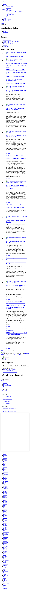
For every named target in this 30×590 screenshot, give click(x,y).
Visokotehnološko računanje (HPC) (14, 11)
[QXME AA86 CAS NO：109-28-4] (14, 155)
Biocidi (7, 15)
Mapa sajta (26, 353)
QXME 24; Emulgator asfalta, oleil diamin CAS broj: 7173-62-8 (16, 285)
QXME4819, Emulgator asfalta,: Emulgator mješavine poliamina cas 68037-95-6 (16, 186)
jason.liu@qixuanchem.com (9, 411)
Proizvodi (5, 9)
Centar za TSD (9, 6)
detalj (9, 101)
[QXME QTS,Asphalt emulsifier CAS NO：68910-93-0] (16, 105)
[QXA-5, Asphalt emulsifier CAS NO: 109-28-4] (16, 238)
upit (7, 101)
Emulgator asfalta (10, 10)
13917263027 (6, 403)
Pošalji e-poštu (4, 390)
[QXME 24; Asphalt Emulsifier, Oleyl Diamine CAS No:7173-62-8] (16, 282)
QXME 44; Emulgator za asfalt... (15, 70)
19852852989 (6, 401)
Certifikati (8, 8)
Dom (4, 4)
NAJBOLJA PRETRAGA (17, 354)
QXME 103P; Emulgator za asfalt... (16, 63)
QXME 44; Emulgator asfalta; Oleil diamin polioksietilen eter (16, 333)
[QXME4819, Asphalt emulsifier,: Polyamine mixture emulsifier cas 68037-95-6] (16, 182)
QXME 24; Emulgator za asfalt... (15, 76)
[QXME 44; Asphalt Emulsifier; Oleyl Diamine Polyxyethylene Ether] (16, 330)
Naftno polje (9, 13)
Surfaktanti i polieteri (10, 14)
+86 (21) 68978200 (7, 399)
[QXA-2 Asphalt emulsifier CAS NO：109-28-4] (16, 259)
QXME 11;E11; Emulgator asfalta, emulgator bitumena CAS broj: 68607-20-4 (16, 307)
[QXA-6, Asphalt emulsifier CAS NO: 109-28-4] (16, 217)
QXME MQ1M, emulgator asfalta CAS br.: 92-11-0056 (16, 135)
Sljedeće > (4, 350)
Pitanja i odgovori (7, 19)
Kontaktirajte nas (7, 20)
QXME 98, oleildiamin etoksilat (15, 207)
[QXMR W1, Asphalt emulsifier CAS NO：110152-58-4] (16, 87)
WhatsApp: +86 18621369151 (10, 372)
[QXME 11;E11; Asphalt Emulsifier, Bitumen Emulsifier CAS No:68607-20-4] (16, 303)
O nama (5, 5)
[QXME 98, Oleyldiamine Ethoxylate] (13, 204)
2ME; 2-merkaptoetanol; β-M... (15, 56)
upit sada (2, 380)
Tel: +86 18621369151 (8, 370)
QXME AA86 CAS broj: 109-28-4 (16, 158)
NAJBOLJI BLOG (5, 354)
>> (7, 350)
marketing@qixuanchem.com (9, 369)
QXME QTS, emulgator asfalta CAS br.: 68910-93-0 (15, 109)
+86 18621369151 (7, 396)
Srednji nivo (9, 17)
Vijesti (4, 18)
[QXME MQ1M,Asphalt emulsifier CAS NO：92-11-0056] (16, 132)
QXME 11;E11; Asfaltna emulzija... (16, 83)
